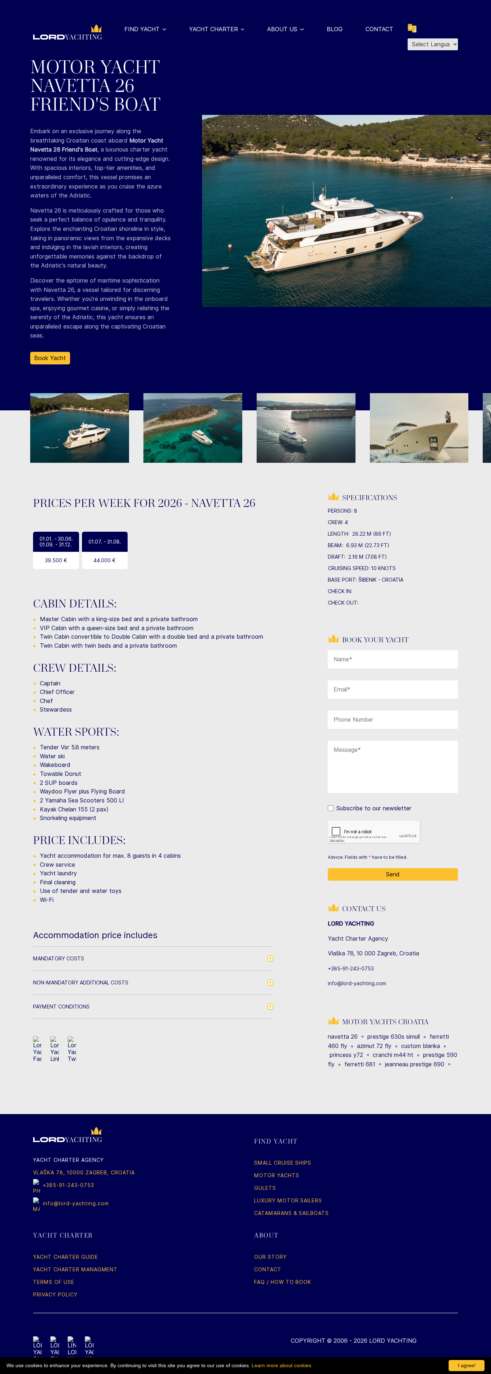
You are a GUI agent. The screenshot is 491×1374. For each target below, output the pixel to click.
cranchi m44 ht (393, 1055)
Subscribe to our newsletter (374, 808)
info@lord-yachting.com (357, 983)
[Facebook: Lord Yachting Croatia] (37, 1349)
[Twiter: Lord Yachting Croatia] (54, 1349)
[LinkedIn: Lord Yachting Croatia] (72, 1349)
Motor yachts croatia (385, 1021)
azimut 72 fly (374, 1046)
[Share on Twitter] (72, 1049)
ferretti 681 (359, 1064)
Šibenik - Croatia (380, 580)
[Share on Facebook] (37, 1049)
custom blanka (420, 1046)
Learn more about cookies (281, 1365)
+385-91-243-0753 (351, 969)
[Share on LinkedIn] (54, 1049)
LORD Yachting (393, 1340)
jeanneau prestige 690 (414, 1064)
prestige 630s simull (393, 1036)
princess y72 (346, 1055)
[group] (79, 428)
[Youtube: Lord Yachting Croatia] (89, 1349)
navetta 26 (343, 1036)
